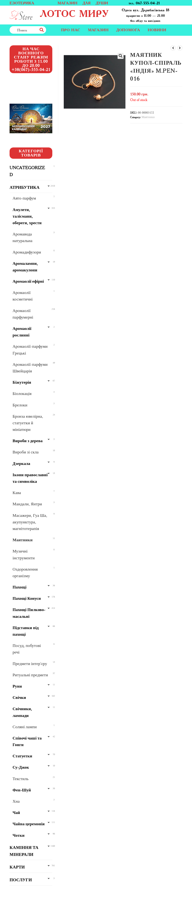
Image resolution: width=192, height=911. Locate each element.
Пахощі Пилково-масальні (29, 613)
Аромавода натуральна (22, 237)
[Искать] (50, 30)
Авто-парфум (24, 198)
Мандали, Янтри (27, 503)
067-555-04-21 (148, 3)
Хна (16, 801)
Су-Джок (21, 767)
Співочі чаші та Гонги (27, 741)
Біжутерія (22, 382)
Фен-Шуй (22, 790)
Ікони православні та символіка (30, 478)
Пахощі (19, 587)
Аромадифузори (27, 252)
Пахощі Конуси (27, 598)
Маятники (148, 117)
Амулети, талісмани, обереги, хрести (27, 216)
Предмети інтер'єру (30, 663)
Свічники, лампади (22, 712)
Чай (16, 812)
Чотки (19, 835)
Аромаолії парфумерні (23, 314)
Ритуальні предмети (30, 674)
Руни (17, 686)
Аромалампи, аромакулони (25, 267)
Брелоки (20, 405)
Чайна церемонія (29, 823)
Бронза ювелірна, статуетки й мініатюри (28, 423)
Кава (17, 492)
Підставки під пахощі (26, 631)
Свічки (19, 697)
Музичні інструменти (24, 554)
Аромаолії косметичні (23, 296)
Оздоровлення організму (25, 572)
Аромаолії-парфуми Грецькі (30, 349)
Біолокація (22, 393)
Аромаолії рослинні (22, 332)
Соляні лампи (25, 726)
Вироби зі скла (26, 452)
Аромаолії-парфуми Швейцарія (30, 368)
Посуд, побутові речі (27, 649)
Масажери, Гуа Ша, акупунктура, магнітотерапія (30, 522)
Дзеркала (21, 463)
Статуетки (22, 755)
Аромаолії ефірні (28, 281)
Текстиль (20, 778)
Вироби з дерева (28, 440)
